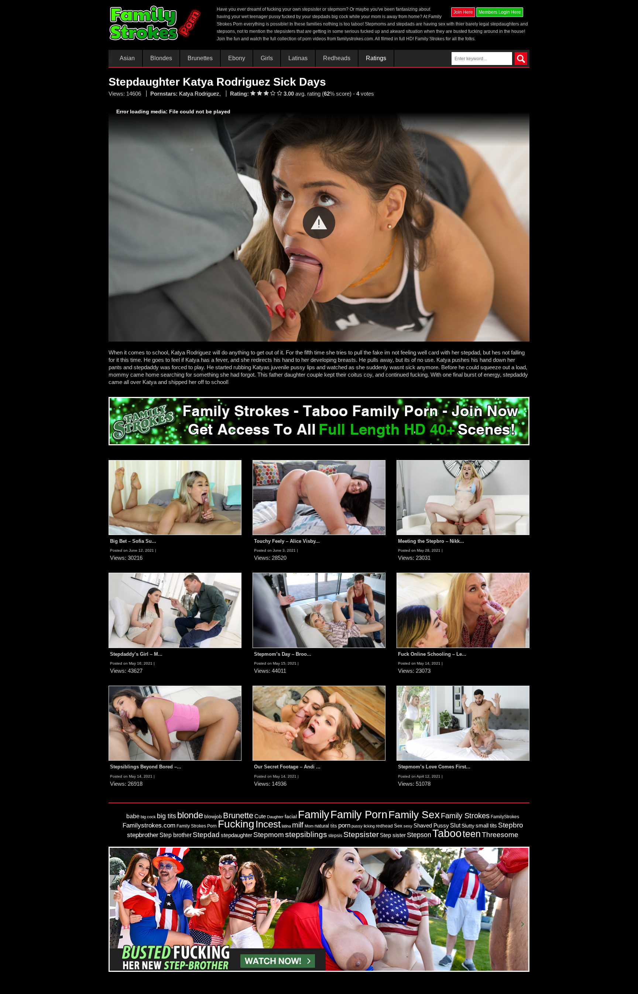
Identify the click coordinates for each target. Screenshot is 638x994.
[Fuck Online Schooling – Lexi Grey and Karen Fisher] (463, 610)
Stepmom (268, 835)
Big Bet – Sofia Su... (133, 541)
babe (133, 816)
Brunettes (200, 58)
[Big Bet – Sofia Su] (175, 497)
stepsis (335, 835)
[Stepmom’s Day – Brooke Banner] (319, 610)
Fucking (236, 824)
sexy (408, 826)
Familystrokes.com (149, 825)
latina (286, 826)
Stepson (419, 835)
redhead (384, 826)
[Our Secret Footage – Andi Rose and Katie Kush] (319, 723)
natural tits (326, 826)
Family (313, 814)
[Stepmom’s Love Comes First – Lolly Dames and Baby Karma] (463, 723)
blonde (190, 815)
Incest (268, 824)
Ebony (236, 58)
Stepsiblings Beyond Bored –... (145, 767)
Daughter (275, 817)
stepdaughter (236, 835)
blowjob (213, 816)
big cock (148, 817)
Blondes (161, 58)
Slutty (468, 826)
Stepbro (510, 825)
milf (297, 824)
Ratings (376, 58)
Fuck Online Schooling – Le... (432, 654)
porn (344, 825)
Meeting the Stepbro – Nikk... (431, 541)
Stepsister (361, 834)
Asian (127, 58)
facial (291, 816)
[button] (319, 222)
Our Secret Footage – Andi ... (287, 767)
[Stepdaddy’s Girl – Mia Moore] (175, 610)
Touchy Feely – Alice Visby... (287, 541)
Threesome (500, 835)
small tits (486, 825)
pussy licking (363, 826)
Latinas (298, 58)
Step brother (176, 835)
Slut (455, 825)
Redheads (336, 58)
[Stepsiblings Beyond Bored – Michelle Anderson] (175, 723)
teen (472, 834)
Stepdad (206, 835)
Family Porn (358, 814)
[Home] (156, 22)
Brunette (238, 815)
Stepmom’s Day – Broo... (282, 654)
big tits (166, 816)
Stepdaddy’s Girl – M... (136, 654)
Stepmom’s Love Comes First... (434, 767)
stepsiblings (306, 834)
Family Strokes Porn (196, 826)
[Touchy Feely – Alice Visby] (319, 497)
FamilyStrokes (505, 816)
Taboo (447, 833)
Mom (309, 826)
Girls (267, 58)
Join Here (463, 12)
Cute (260, 816)
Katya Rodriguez (199, 93)
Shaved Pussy (431, 826)
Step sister (393, 835)
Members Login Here (499, 12)
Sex (398, 826)
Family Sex (414, 814)
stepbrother (142, 835)
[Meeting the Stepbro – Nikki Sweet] (463, 497)
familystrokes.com (355, 38)
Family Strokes (465, 816)
